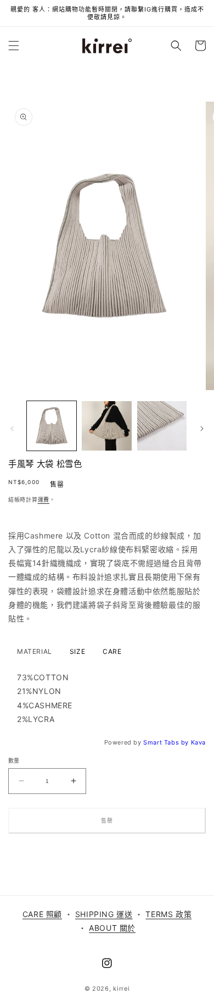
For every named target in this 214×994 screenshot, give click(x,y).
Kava (198, 742)
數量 (14, 760)
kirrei (121, 988)
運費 (43, 499)
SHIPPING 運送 (104, 914)
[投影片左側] (12, 429)
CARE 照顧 (42, 914)
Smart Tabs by (166, 742)
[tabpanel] (107, 698)
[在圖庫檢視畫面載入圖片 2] (106, 426)
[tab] (34, 651)
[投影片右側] (202, 429)
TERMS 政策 (168, 914)
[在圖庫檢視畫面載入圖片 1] (51, 426)
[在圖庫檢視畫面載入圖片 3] (162, 426)
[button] (14, 46)
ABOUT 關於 (112, 927)
